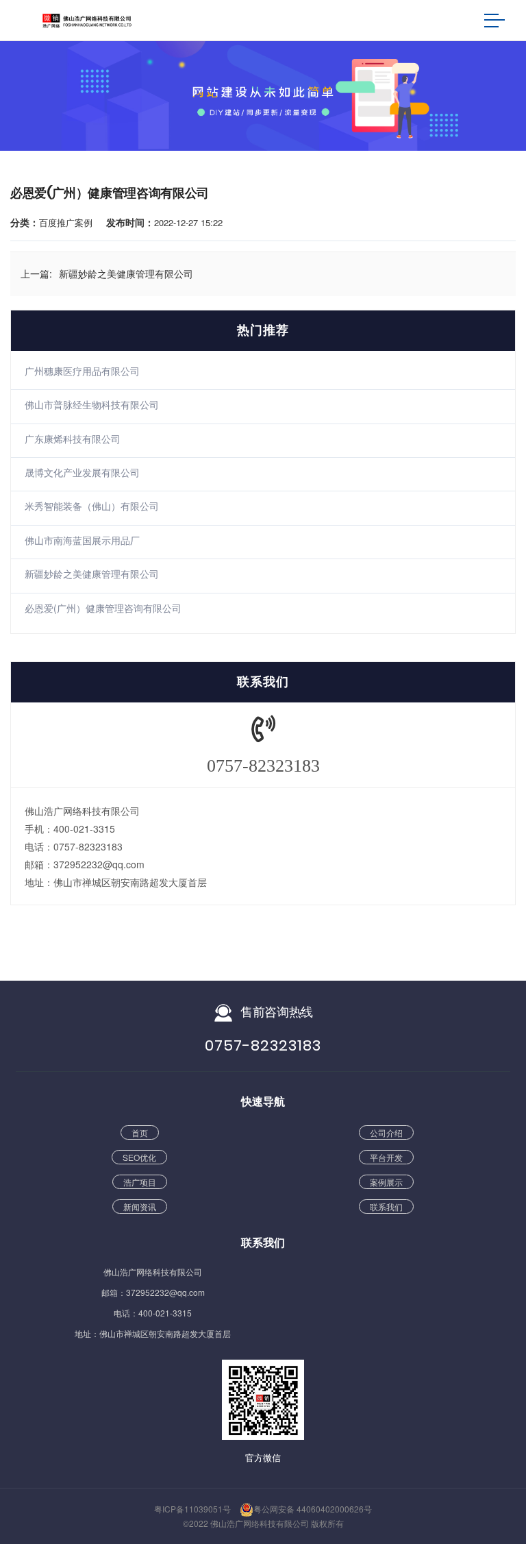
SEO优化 (139, 1157)
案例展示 (386, 1182)
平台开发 (386, 1157)
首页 (140, 1132)
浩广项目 (139, 1182)
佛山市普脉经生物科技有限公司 (92, 404)
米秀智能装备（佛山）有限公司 (92, 506)
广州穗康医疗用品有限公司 (82, 371)
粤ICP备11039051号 (192, 1509)
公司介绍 (386, 1132)
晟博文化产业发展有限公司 (82, 472)
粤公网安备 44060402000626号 (312, 1509)
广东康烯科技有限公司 (73, 438)
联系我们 (386, 1206)
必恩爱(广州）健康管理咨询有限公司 (103, 608)
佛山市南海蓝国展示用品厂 (82, 540)
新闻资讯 (139, 1206)
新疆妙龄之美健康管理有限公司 (92, 573)
